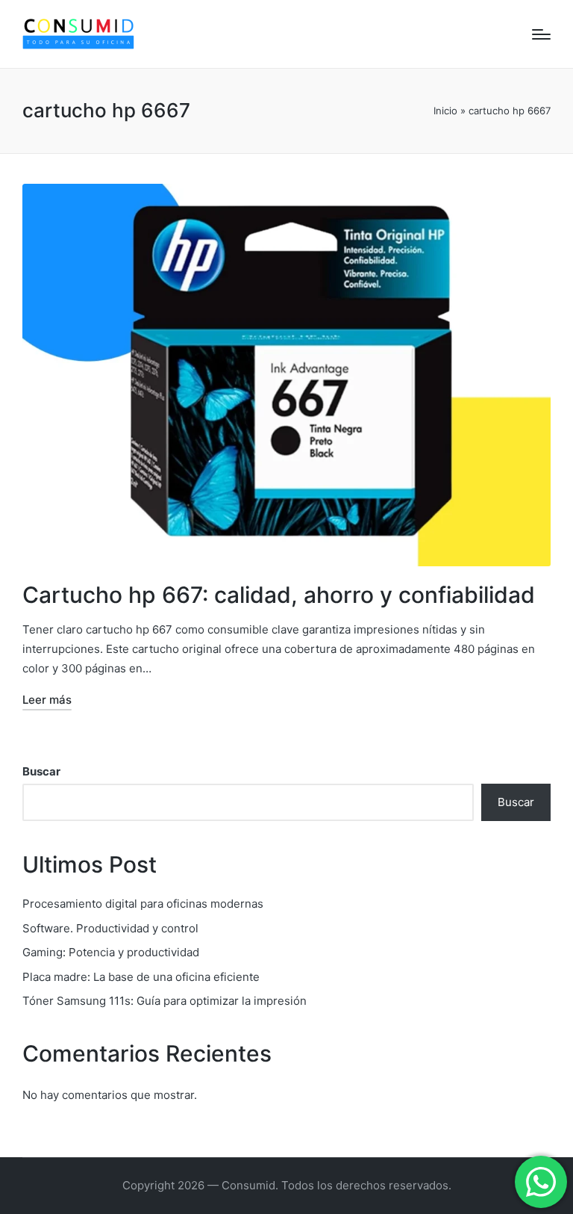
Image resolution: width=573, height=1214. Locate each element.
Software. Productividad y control (110, 928)
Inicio (445, 111)
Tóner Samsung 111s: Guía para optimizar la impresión (164, 1001)
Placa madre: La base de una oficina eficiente (141, 977)
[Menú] (541, 34)
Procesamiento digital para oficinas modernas (142, 903)
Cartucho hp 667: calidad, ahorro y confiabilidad (278, 594)
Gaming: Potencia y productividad (110, 952)
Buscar (41, 771)
